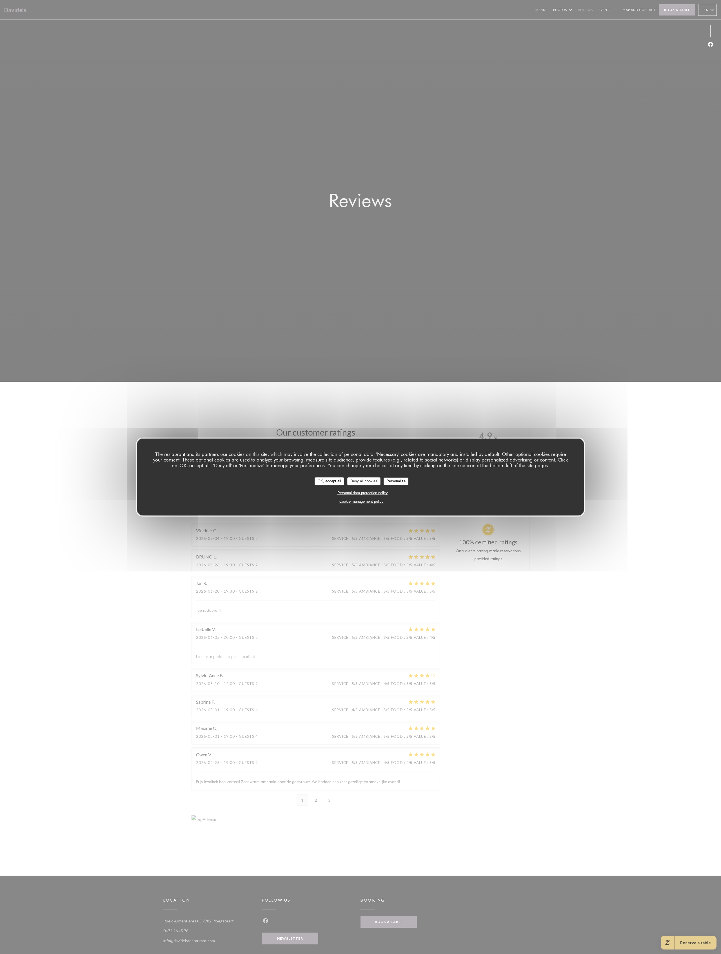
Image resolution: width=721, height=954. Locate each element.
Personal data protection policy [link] (362, 493)
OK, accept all (329, 481)
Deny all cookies (363, 481)
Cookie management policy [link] (361, 501)
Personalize (396, 481)
